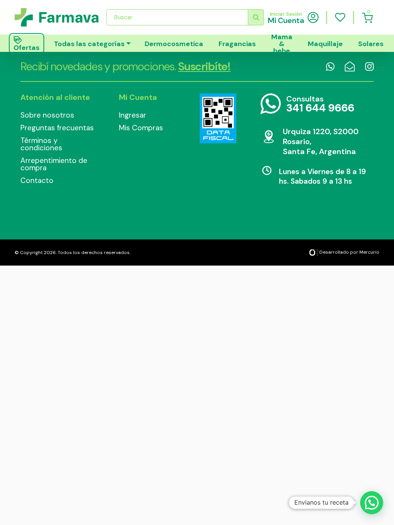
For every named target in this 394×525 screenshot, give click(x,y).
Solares (371, 43)
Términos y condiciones (41, 144)
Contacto (36, 180)
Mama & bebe (281, 43)
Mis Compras (141, 128)
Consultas (320, 104)
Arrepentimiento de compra (53, 164)
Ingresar (132, 115)
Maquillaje (325, 43)
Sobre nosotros (47, 115)
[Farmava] (56, 17)
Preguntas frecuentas (57, 128)
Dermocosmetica (174, 43)
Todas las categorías (89, 43)
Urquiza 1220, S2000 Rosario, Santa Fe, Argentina (321, 141)
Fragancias (237, 43)
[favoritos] (340, 17)
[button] (371, 502)
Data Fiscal (218, 118)
